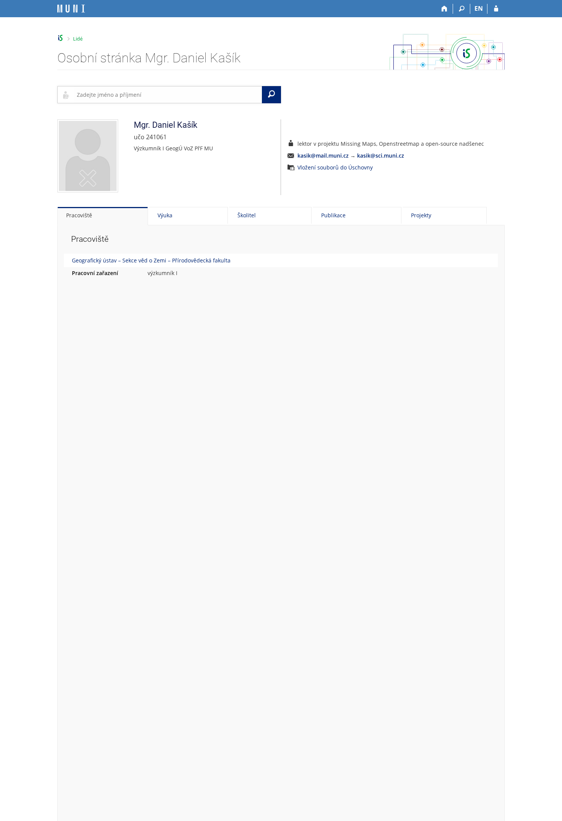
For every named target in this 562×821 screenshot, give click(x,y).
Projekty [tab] (421, 215)
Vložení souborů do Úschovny (335, 167)
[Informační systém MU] (60, 38)
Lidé (78, 38)
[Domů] (444, 9)
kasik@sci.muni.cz (380, 155)
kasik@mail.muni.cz (323, 155)
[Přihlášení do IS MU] (496, 9)
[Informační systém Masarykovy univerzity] (71, 8)
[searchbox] (168, 94)
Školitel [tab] (246, 215)
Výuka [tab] (165, 215)
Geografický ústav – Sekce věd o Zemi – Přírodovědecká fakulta (151, 260)
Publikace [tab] (333, 215)
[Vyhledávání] (461, 9)
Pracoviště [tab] (79, 215)
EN (478, 8)
